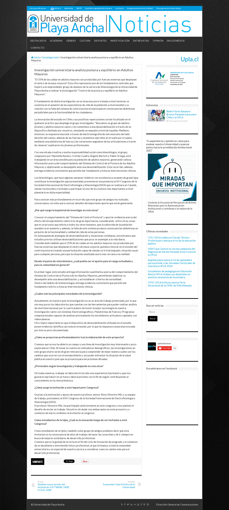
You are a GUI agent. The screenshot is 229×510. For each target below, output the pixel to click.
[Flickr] (134, 504)
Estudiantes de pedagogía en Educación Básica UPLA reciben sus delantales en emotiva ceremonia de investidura (170, 274)
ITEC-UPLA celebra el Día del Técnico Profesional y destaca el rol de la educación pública (172, 240)
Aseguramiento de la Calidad (140, 8)
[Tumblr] (141, 504)
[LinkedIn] (131, 504)
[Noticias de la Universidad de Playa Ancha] (114, 24)
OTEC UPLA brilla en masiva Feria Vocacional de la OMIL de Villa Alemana (170, 284)
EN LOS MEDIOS (176, 40)
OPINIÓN (158, 40)
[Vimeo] (144, 504)
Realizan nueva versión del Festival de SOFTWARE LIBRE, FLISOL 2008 (54, 486)
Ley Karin (119, 8)
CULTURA (85, 40)
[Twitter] (128, 504)
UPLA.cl (57, 8)
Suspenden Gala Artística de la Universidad (119, 485)
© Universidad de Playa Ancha (47, 504)
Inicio (36, 57)
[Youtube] (138, 504)
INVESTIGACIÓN (119, 40)
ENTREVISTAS (141, 40)
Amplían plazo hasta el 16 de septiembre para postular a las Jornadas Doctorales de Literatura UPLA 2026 (171, 262)
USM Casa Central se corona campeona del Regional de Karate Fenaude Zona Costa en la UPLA (172, 251)
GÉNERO (71, 40)
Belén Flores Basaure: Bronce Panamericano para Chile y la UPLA (181, 114)
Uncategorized (50, 57)
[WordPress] (147, 504)
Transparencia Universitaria (168, 8)
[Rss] (122, 504)
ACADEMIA (56, 40)
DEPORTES (100, 40)
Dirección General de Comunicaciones (177, 504)
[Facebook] (125, 504)
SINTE (79, 8)
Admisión (68, 8)
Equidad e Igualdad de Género (98, 8)
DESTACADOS (38, 40)
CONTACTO (37, 47)
